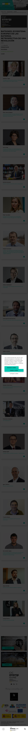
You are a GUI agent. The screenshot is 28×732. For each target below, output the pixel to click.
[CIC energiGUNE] (14, 729)
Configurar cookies (14, 373)
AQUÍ (14, 364)
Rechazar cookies (11, 367)
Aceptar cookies (14, 370)
